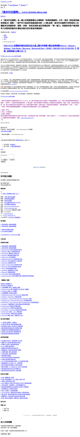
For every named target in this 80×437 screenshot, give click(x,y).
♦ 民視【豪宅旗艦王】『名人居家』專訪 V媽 (13, 379)
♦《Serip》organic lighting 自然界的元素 (11, 264)
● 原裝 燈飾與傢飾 (15, 146)
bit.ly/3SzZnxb (13, 84)
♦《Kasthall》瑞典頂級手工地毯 (9, 270)
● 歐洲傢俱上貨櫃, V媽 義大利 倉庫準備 (12, 326)
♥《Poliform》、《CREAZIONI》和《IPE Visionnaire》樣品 (16, 298)
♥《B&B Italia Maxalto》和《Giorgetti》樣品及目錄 (14, 295)
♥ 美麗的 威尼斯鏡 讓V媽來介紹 (9, 348)
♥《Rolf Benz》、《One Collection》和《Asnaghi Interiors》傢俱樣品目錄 (20, 302)
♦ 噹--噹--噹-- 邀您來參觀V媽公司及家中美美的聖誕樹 (15, 394)
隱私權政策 (48, 415)
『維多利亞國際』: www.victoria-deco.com (24, 12)
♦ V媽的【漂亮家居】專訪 (8, 381)
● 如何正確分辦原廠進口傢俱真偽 (10, 333)
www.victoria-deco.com (27, 118)
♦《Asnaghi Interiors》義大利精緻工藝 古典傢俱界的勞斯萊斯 (17, 276)
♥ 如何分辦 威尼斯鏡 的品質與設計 (10, 357)
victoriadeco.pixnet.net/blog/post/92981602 (19, 91)
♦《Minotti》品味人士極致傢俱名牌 (10, 251)
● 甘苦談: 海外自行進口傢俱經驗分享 (11, 331)
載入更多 (3, 152)
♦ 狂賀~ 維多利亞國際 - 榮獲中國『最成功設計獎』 (15, 398)
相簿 (5, 35)
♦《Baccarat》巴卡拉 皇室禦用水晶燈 (11, 266)
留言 (21, 140)
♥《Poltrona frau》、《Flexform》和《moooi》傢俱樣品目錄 (16, 300)
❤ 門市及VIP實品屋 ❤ (7, 285)
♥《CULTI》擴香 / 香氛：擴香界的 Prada (12, 315)
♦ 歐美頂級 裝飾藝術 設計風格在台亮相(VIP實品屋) (15, 387)
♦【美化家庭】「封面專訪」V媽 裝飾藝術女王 (13, 385)
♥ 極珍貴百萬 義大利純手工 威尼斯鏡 (11, 370)
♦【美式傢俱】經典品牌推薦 (8, 226)
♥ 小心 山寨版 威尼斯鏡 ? (7, 346)
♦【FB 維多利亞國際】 (7, 231)
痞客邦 (18, 140)
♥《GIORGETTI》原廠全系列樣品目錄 (11, 308)
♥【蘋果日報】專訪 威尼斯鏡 (9, 352)
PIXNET (28, 415)
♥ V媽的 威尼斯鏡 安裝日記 (8, 359)
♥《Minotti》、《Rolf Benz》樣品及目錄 (11, 296)
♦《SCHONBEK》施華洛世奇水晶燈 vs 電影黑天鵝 (15, 392)
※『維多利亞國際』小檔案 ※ (9, 322)
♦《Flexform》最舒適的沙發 (8, 263)
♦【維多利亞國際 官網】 (7, 229)
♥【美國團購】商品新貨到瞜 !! (9, 293)
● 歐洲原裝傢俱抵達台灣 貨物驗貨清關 (11, 328)
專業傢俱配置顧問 (9, 198)
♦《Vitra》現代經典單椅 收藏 (8, 268)
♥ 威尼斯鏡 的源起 (6, 355)
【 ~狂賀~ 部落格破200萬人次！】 (10, 193)
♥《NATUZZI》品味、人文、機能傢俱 (11, 311)
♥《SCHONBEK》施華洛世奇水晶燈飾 (11, 313)
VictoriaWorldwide (8, 213)
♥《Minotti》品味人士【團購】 (9, 291)
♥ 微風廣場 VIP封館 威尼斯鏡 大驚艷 (11, 350)
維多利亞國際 (8, 200)
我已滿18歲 (3, 434)
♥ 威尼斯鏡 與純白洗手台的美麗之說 (11, 368)
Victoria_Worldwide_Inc (9, 215)
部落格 (6, 37)
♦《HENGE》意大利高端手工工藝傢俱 (11, 261)
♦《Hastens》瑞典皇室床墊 (8, 272)
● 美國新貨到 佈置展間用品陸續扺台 (11, 330)
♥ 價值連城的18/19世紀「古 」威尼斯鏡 (11, 363)
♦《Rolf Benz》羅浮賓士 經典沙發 (10, 253)
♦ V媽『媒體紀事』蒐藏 (7, 377)
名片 (5, 39)
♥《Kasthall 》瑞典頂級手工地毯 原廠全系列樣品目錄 (15, 304)
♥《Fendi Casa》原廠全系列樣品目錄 (11, 306)
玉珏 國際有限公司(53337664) (12, 202)
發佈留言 (3, 161)
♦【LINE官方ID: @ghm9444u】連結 (10, 234)
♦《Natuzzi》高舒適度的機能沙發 (10, 255)
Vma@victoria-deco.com (10, 208)
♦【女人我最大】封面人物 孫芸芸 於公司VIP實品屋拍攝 (16, 383)
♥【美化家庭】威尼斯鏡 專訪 (9, 353)
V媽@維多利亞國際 (6, 131)
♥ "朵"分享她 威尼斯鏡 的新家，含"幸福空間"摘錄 (14, 361)
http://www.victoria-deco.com (11, 206)
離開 (9, 434)
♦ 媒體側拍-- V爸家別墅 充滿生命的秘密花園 (13, 396)
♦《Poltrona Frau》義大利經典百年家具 (11, 249)
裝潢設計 (12, 144)
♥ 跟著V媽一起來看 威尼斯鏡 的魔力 (11, 342)
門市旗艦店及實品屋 (10, 204)
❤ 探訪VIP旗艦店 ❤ (6, 283)
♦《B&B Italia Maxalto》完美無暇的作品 (11, 259)
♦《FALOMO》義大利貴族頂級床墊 (10, 274)
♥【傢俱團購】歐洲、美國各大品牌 (10, 287)
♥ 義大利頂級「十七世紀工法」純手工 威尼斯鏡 (14, 367)
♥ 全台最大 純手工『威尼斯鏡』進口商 (11, 340)
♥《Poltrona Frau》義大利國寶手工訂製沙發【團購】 (15, 289)
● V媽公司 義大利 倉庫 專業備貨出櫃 (11, 324)
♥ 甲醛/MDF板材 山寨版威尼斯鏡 (10, 344)
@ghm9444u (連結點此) (14, 217)
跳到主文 (3, 16)
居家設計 (13, 32)
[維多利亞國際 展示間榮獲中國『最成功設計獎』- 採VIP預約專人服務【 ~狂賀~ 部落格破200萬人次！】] (1, 192)
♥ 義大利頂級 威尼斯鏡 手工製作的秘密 (11, 365)
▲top (2, 149)
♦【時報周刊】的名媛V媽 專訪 (9, 388)
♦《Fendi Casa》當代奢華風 (8, 257)
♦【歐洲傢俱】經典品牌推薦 (8, 224)
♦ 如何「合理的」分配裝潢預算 (9, 390)
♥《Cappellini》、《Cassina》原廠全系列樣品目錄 (14, 310)
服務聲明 (55, 415)
